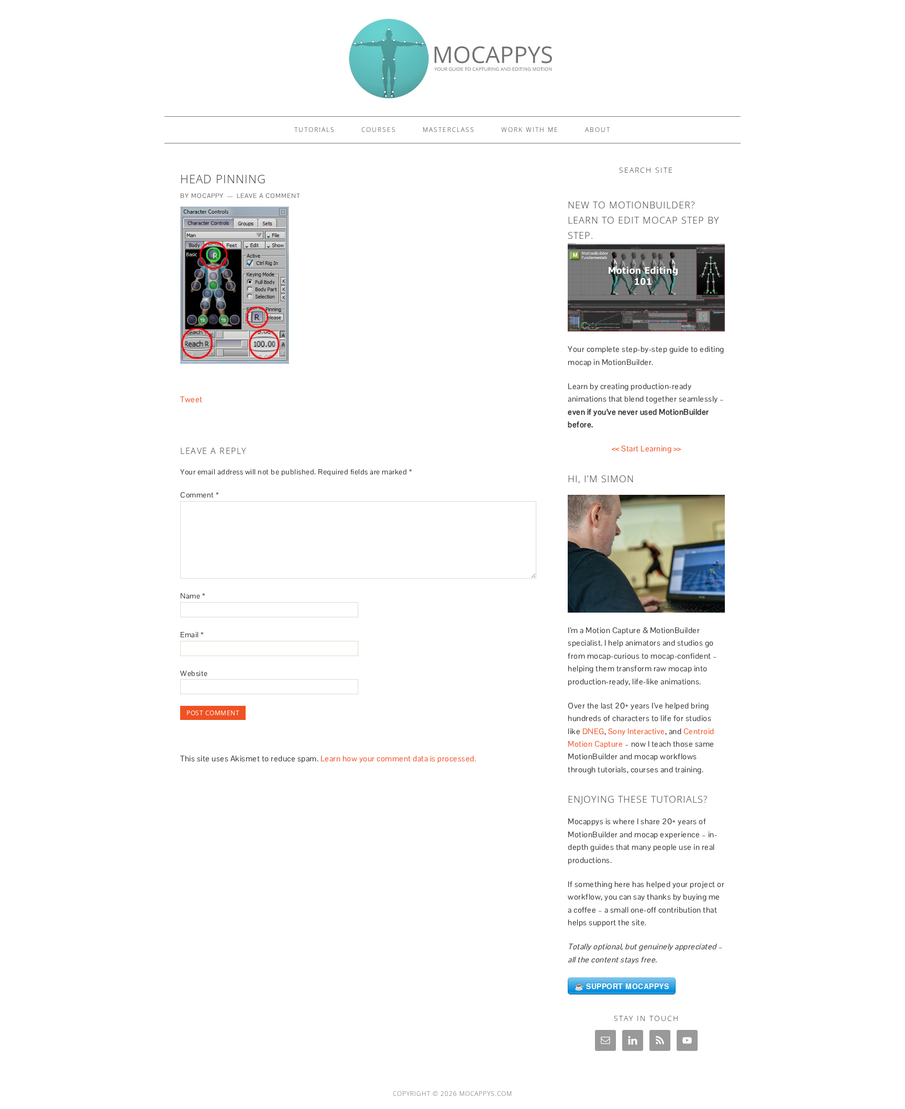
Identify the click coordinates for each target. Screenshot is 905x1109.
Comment (199, 495)
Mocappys (452, 53)
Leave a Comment (269, 196)
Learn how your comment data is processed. (399, 758)
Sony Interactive (636, 731)
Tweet (191, 399)
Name (192, 596)
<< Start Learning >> (646, 448)
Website (194, 673)
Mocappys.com (485, 1093)
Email (192, 634)
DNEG (593, 731)
